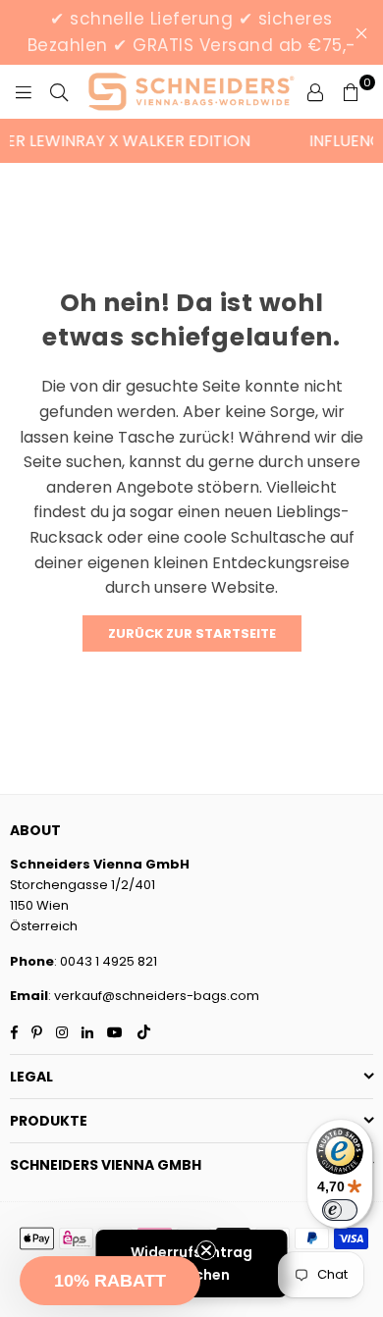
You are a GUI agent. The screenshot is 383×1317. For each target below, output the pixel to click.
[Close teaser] (206, 1250)
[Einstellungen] (315, 92)
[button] (110, 1280)
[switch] (339, 1210)
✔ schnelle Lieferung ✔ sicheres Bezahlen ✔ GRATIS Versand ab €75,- (191, 32)
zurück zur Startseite (192, 633)
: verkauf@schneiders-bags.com (153, 995)
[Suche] (59, 92)
